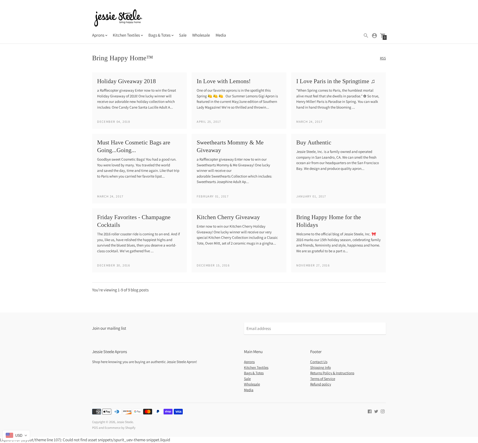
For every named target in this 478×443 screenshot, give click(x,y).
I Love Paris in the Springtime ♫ (335, 81)
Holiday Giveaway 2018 (126, 81)
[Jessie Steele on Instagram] (383, 411)
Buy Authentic (313, 142)
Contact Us (318, 361)
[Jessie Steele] (118, 18)
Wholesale (201, 35)
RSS (383, 58)
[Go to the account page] (374, 36)
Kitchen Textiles (256, 367)
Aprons (249, 361)
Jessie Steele (125, 422)
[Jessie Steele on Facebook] (370, 411)
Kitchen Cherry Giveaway (228, 217)
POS (95, 428)
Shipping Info (320, 367)
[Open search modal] (366, 36)
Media (221, 35)
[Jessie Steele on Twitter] (376, 411)
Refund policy (320, 384)
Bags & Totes (254, 373)
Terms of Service (322, 378)
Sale (182, 35)
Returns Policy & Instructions (332, 373)
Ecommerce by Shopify (120, 428)
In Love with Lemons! (224, 81)
